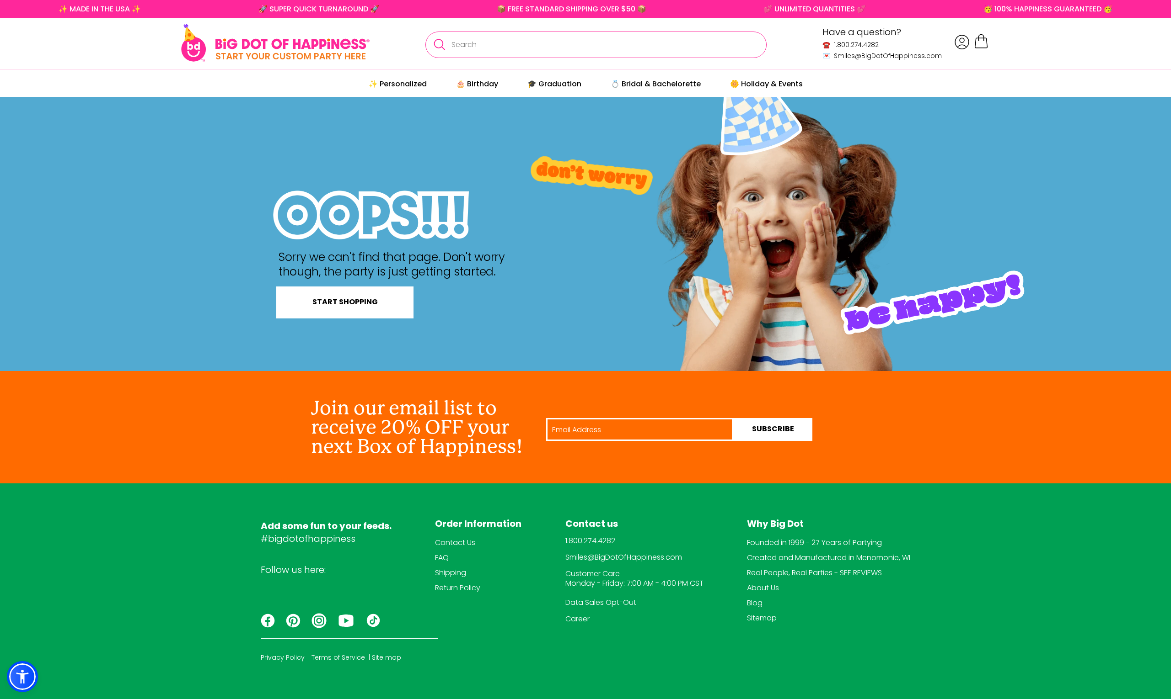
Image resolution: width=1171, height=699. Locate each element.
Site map (386, 657)
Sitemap (762, 618)
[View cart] (981, 47)
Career (577, 619)
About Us (763, 587)
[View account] (962, 42)
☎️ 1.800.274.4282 (850, 44)
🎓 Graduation (554, 84)
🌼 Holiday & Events (766, 84)
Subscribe (773, 429)
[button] (22, 676)
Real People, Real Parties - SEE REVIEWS (814, 572)
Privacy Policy (283, 657)
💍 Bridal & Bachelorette (656, 84)
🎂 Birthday (477, 84)
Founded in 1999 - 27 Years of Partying (814, 542)
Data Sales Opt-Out (600, 602)
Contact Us (455, 542)
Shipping (450, 572)
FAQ (442, 557)
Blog (755, 603)
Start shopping (345, 302)
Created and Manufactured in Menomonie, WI (828, 557)
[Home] (275, 43)
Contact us (591, 524)
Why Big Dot (775, 524)
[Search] (439, 45)
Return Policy (457, 587)
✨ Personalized (398, 84)
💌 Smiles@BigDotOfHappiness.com (882, 55)
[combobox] (596, 45)
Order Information (478, 524)
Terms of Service (338, 657)
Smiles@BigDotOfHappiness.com (623, 557)
